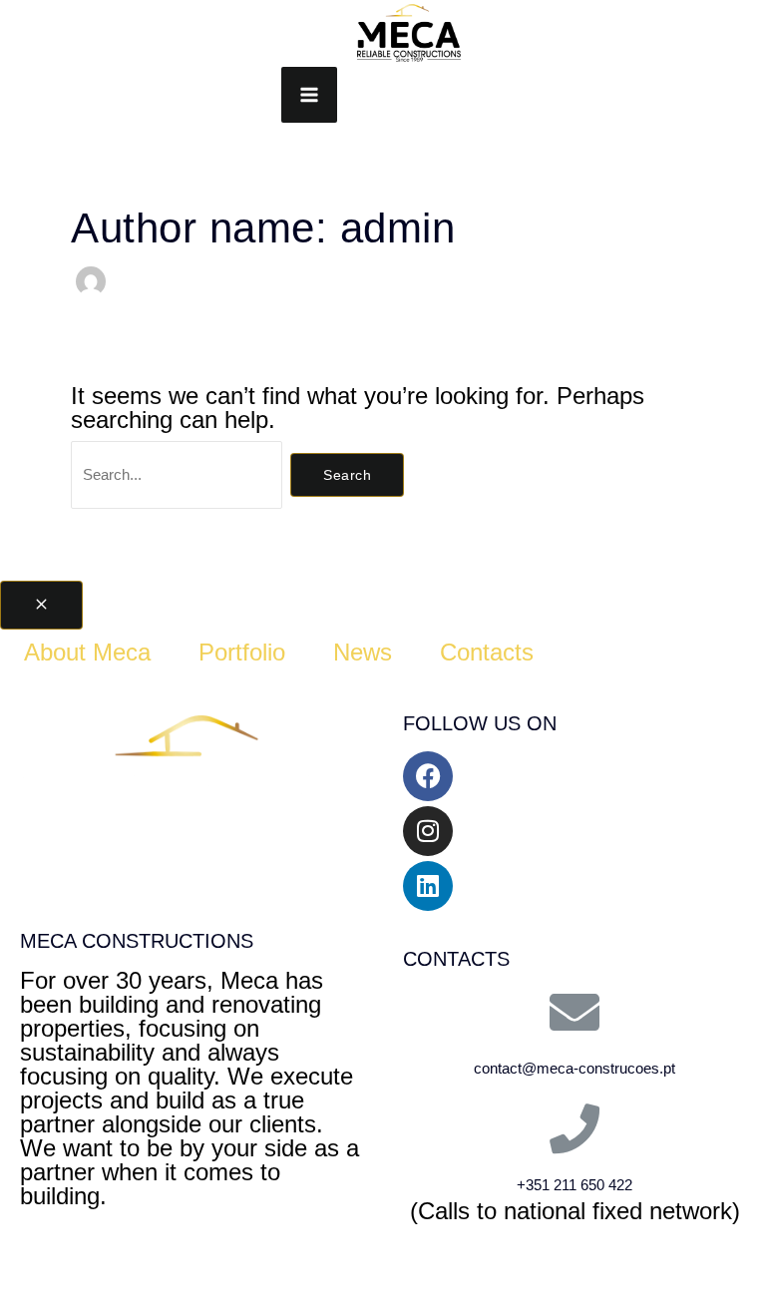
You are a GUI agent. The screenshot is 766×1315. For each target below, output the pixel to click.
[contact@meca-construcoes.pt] (574, 1012)
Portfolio (241, 652)
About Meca (87, 652)
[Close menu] (41, 605)
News (362, 652)
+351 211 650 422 (574, 1185)
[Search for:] (180, 471)
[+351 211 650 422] (574, 1128)
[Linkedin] (428, 886)
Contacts (487, 652)
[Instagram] (428, 831)
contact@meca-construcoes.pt (574, 1069)
